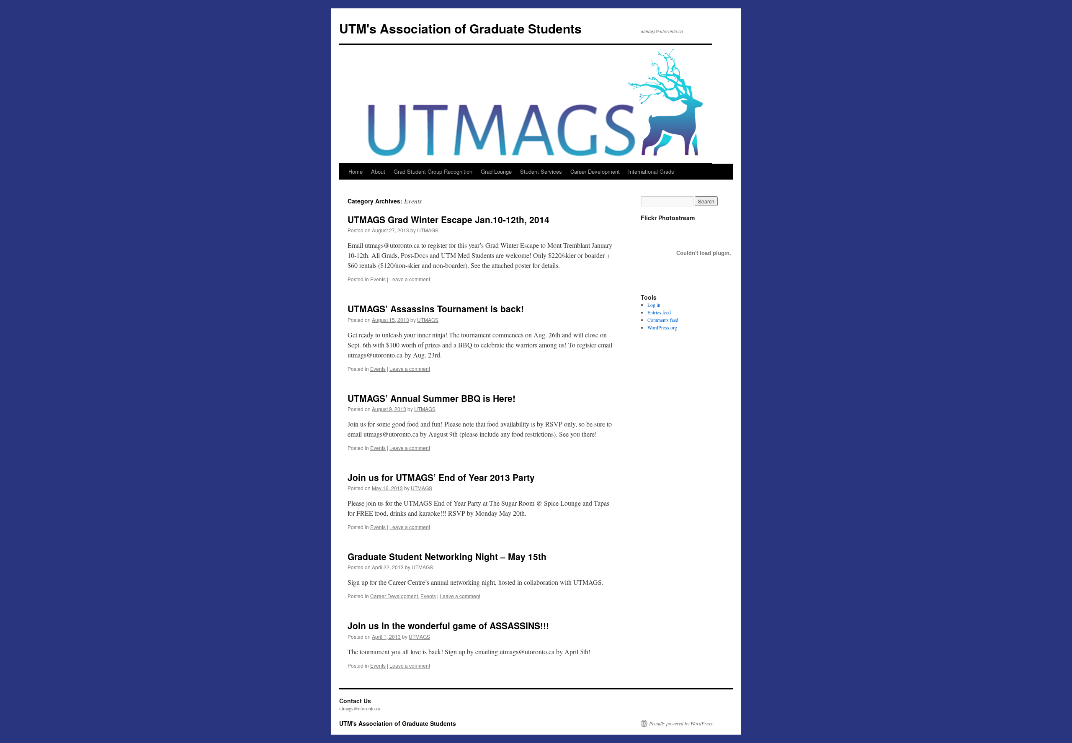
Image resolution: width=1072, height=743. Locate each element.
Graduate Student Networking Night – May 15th (447, 556)
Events (378, 279)
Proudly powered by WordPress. (681, 723)
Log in (653, 304)
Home (355, 171)
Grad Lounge (496, 171)
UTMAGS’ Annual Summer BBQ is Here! (431, 398)
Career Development (595, 171)
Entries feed (659, 312)
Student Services (541, 171)
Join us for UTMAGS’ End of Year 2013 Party (441, 477)
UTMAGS (427, 230)
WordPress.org (662, 327)
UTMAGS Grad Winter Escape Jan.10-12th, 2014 (448, 219)
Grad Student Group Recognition (433, 171)
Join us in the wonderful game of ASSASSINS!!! (448, 625)
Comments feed (662, 319)
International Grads (651, 171)
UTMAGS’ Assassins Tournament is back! (436, 308)
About (378, 171)
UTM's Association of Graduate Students (460, 28)
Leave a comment (409, 279)
